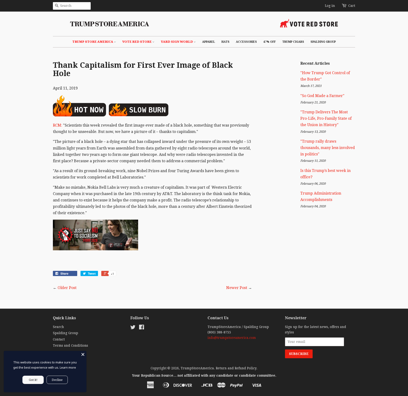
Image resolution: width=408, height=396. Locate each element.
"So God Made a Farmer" (322, 96)
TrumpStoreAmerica (197, 368)
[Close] (83, 354)
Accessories (246, 41)
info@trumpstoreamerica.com (232, 338)
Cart (351, 6)
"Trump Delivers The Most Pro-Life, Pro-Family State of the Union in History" (326, 118)
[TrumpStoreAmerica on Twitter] (133, 328)
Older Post (67, 287)
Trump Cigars (293, 41)
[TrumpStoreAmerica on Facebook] (141, 328)
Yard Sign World (177, 41)
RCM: (57, 125)
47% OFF (269, 41)
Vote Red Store (137, 41)
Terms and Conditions (70, 345)
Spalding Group (323, 41)
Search (58, 327)
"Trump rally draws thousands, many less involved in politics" (327, 147)
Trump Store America (93, 41)
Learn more (68, 367)
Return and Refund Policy (236, 368)
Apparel (208, 41)
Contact (59, 339)
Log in (330, 6)
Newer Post (236, 287)
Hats (225, 41)
